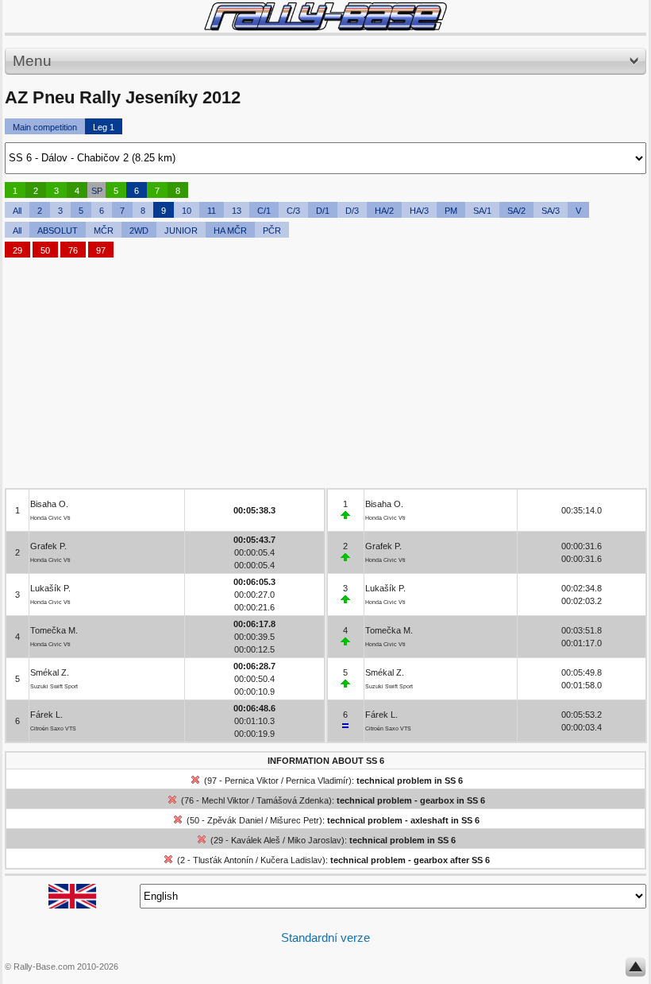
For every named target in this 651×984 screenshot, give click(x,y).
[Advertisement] (325, 376)
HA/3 (419, 210)
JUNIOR (181, 230)
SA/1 (482, 210)
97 (101, 250)
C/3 (293, 210)
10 (186, 210)
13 (236, 210)
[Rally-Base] (325, 16)
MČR (104, 230)
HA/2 (384, 210)
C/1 (264, 210)
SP (96, 191)
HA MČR (230, 230)
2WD (138, 230)
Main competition (45, 127)
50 (45, 250)
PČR (272, 230)
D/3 (352, 210)
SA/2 (516, 210)
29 (17, 250)
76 (73, 250)
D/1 (322, 210)
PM (451, 210)
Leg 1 (103, 127)
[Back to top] (635, 970)
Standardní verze (325, 937)
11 (211, 210)
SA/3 (550, 210)
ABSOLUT (57, 230)
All (17, 210)
